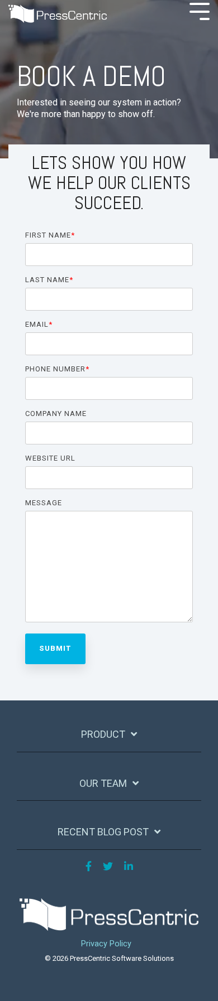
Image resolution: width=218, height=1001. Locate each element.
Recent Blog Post (103, 832)
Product (103, 734)
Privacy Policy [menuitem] (106, 944)
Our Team (103, 783)
